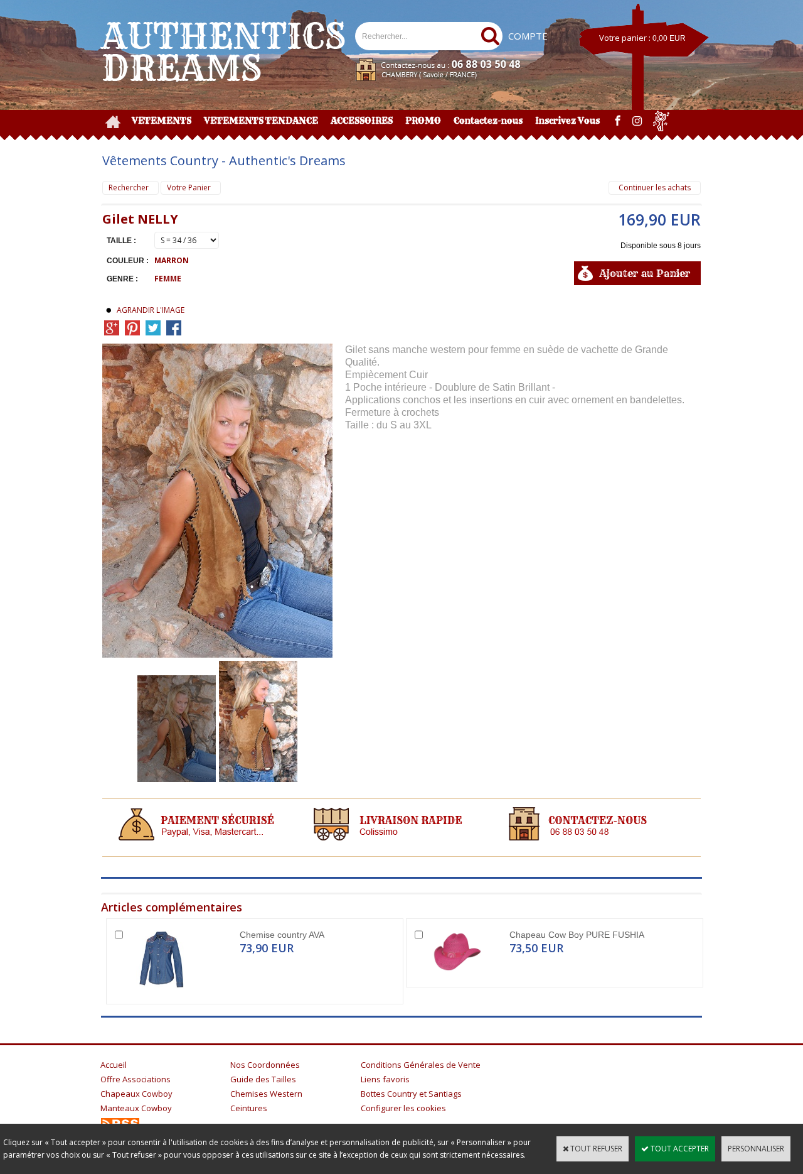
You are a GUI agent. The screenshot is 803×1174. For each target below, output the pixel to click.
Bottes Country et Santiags (411, 1093)
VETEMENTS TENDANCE (261, 120)
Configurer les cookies (403, 1108)
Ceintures (248, 1108)
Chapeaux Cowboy (136, 1093)
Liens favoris (385, 1079)
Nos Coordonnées (265, 1064)
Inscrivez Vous (567, 120)
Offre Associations (135, 1079)
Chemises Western (266, 1093)
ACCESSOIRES (362, 120)
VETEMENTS (161, 120)
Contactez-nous (488, 120)
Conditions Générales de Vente (421, 1064)
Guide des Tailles (263, 1079)
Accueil (113, 1064)
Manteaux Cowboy (136, 1108)
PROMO (423, 120)
